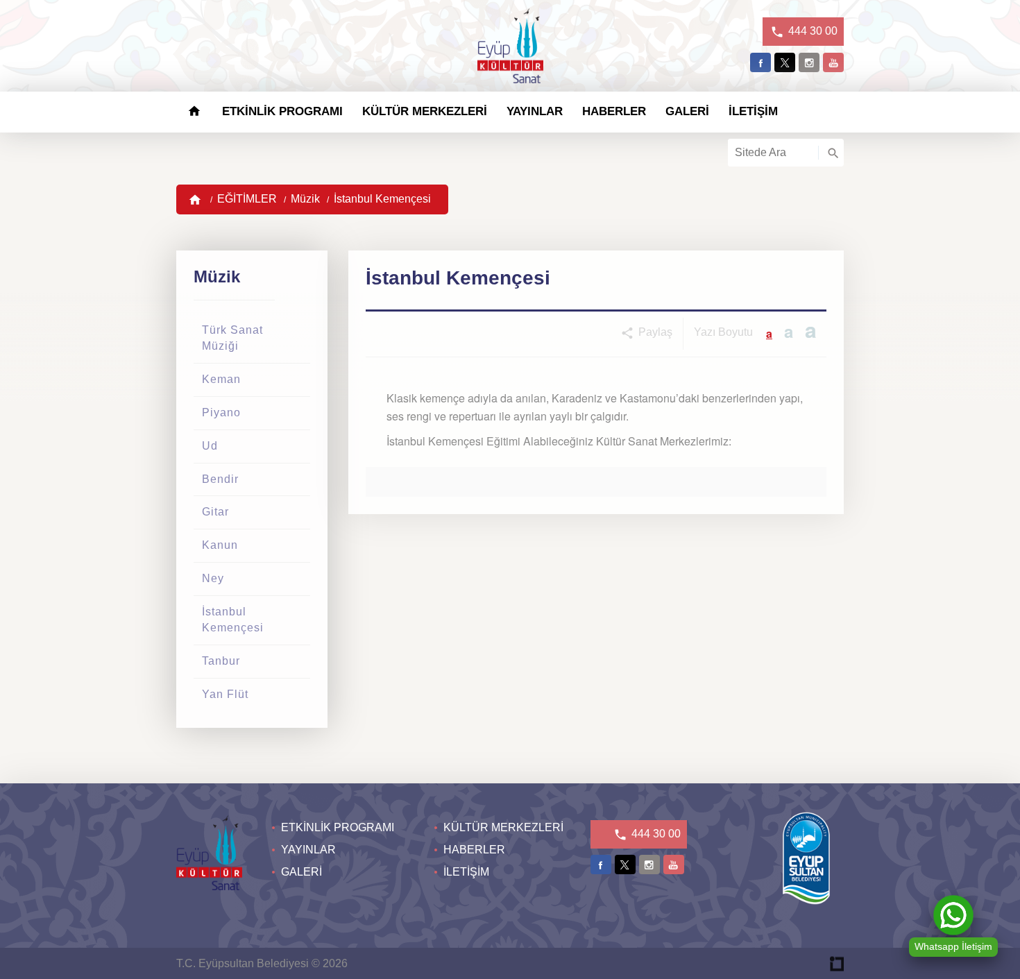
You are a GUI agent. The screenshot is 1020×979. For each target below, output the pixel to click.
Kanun (220, 545)
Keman (221, 379)
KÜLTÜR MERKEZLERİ (424, 111)
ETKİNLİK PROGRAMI (282, 111)
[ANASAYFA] (194, 112)
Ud (210, 446)
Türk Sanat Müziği (232, 338)
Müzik (305, 199)
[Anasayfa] (195, 199)
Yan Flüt (225, 694)
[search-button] (831, 153)
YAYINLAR (535, 111)
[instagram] (809, 62)
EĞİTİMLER (247, 199)
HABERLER (614, 111)
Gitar (215, 512)
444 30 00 (811, 31)
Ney (213, 578)
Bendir (220, 479)
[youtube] (833, 62)
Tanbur (221, 661)
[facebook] (760, 62)
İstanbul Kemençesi (382, 199)
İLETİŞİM (753, 111)
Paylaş (654, 332)
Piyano (221, 412)
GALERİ (687, 111)
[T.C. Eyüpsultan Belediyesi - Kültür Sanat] (510, 48)
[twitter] (784, 62)
